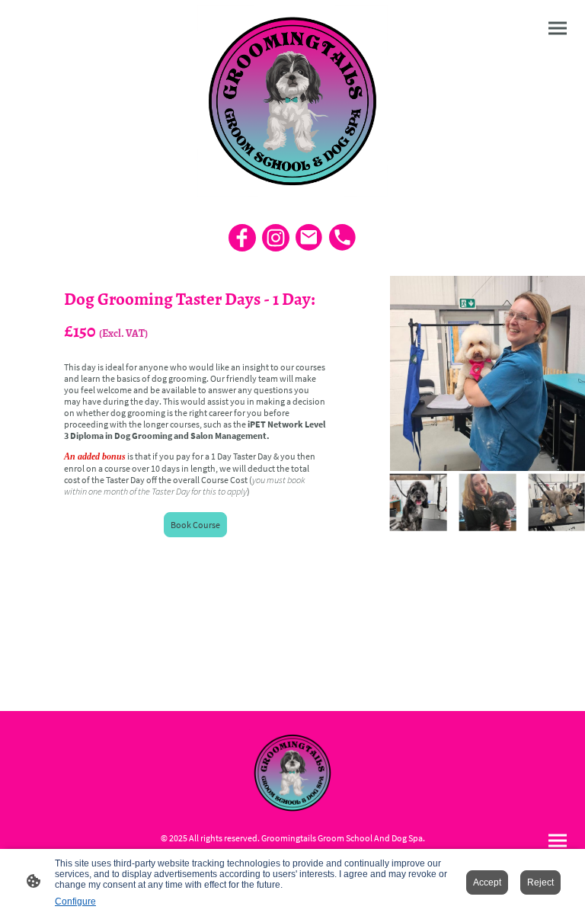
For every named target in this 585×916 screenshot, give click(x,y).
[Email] (309, 237)
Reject (540, 882)
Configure (75, 901)
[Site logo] (292, 101)
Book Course (195, 524)
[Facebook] (242, 237)
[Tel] (342, 237)
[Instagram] (275, 237)
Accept (487, 882)
